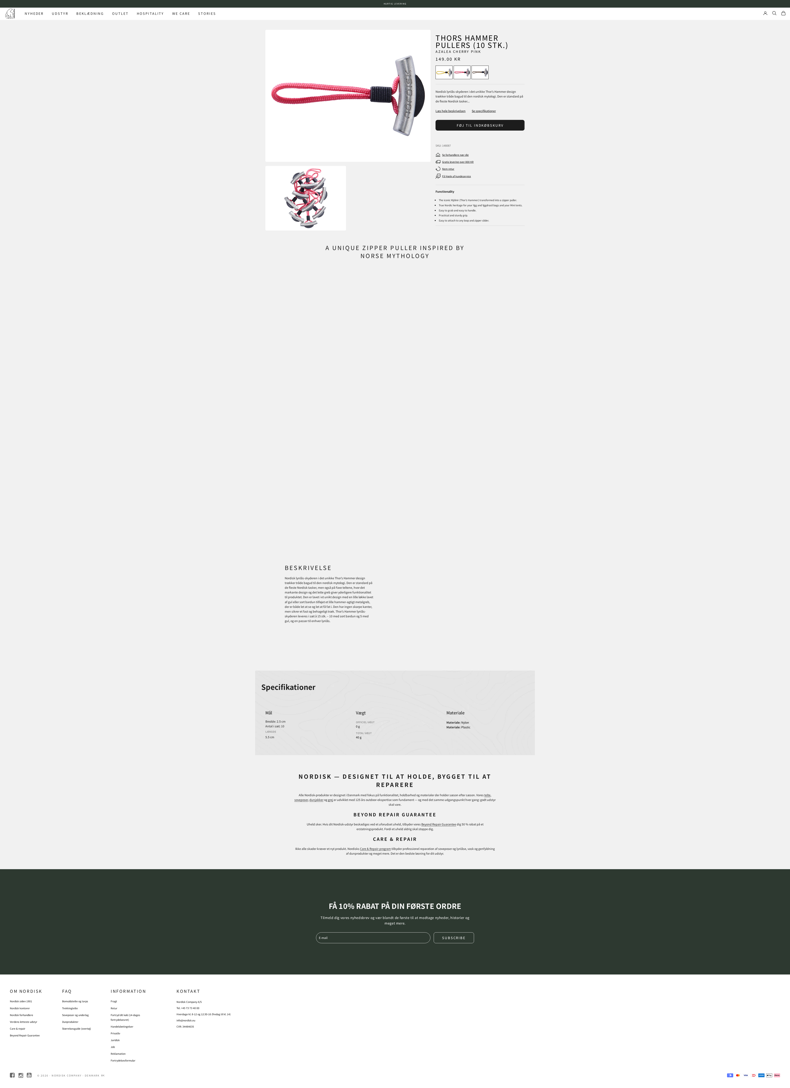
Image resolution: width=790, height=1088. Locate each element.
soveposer (301, 800)
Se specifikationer (484, 111)
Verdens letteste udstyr (23, 1021)
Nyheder (34, 13)
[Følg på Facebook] (12, 1075)
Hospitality (150, 13)
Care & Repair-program (375, 849)
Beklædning (90, 13)
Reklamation (118, 1053)
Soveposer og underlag (75, 1015)
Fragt (114, 1001)
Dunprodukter (70, 1021)
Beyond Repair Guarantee (438, 824)
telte (487, 795)
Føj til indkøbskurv (480, 125)
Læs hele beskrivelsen (451, 111)
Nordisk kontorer (20, 1008)
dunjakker (316, 800)
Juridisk (115, 1040)
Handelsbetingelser (122, 1026)
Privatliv (115, 1033)
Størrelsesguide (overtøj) (76, 1028)
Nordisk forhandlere (21, 1015)
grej (330, 800)
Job (113, 1047)
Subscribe (454, 937)
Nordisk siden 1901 (21, 1001)
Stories (207, 13)
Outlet (120, 13)
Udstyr (60, 13)
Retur (114, 1008)
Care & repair (17, 1028)
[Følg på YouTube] (29, 1075)
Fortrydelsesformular (123, 1060)
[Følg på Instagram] (21, 1075)
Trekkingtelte (70, 1008)
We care (181, 13)
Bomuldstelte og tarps (75, 1001)
